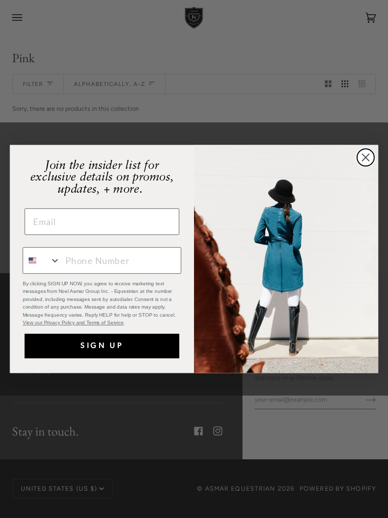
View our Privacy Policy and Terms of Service (73, 323)
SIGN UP (102, 346)
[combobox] (42, 261)
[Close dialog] (365, 157)
